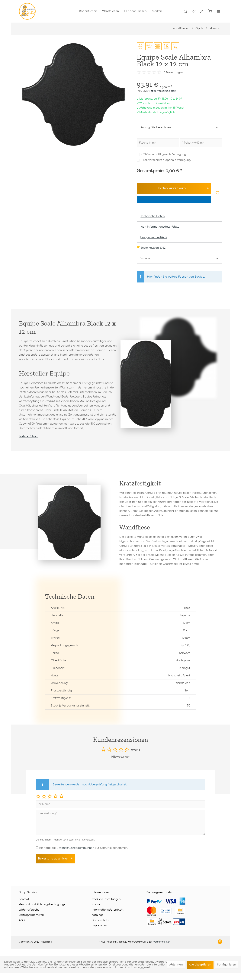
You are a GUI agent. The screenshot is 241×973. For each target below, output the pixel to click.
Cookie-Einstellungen (106, 899)
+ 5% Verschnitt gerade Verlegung (163, 154)
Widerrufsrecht (29, 909)
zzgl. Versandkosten (163, 91)
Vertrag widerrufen (31, 915)
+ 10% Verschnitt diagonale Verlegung (165, 160)
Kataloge (98, 915)
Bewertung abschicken (54, 858)
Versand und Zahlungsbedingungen (43, 904)
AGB (22, 920)
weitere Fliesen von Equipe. (186, 276)
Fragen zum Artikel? (153, 237)
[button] (38, 796)
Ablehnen (176, 964)
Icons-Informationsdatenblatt (108, 907)
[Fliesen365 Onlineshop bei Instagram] (220, 942)
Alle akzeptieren (200, 964)
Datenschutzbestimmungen (75, 848)
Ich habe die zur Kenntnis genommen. (83, 848)
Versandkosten (161, 941)
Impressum (99, 925)
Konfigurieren (226, 964)
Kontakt (24, 899)
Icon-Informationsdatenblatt (159, 226)
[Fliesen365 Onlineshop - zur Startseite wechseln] (27, 11)
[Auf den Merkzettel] (217, 193)
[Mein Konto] (202, 11)
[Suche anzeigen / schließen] (185, 11)
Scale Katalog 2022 (152, 247)
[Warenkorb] (210, 11)
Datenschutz (100, 920)
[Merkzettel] (193, 11)
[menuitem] (88, 11)
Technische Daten (152, 216)
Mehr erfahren (28, 436)
